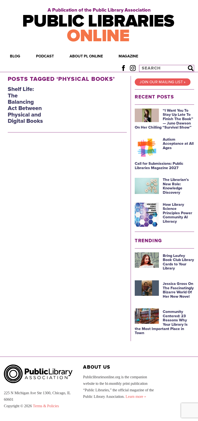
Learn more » (136, 396)
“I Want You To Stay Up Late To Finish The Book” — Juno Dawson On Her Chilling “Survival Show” (164, 119)
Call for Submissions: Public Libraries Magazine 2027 (159, 165)
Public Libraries (98, 28)
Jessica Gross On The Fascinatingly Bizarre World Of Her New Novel (178, 290)
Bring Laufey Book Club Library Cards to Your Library (178, 262)
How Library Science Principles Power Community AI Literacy (177, 213)
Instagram (133, 68)
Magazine (128, 56)
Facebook (123, 68)
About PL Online (86, 56)
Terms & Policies (46, 406)
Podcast (45, 56)
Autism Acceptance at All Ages (178, 143)
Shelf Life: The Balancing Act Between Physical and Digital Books (25, 105)
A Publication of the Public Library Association (99, 10)
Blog (15, 56)
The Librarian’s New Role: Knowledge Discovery (176, 186)
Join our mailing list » (162, 82)
